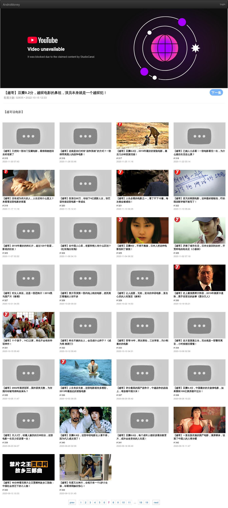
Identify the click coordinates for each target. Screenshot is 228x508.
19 (146, 502)
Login (222, 4)
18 (140, 502)
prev (72, 502)
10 (123, 502)
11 (129, 502)
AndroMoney (11, 4)
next (156, 502)
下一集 (216, 92)
